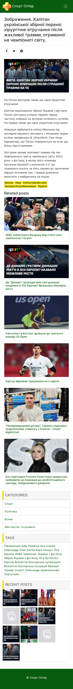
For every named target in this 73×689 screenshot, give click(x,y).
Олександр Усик (15, 550)
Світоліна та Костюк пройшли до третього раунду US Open (34, 335)
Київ (24, 546)
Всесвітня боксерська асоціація (25, 566)
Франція (53, 566)
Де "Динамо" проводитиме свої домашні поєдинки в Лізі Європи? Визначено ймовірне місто (36, 285)
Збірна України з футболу (21, 558)
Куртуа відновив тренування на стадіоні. (33, 381)
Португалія (11, 574)
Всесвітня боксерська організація (37, 562)
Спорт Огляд (22, 6)
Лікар (18, 182)
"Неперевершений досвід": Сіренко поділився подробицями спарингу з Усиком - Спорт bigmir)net (36, 429)
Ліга (41, 558)
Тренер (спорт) (14, 570)
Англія (31, 550)
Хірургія (42, 186)
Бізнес (9, 519)
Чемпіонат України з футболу (42, 554)
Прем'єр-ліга (36, 546)
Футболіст (52, 558)
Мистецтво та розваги (20, 527)
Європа (9, 562)
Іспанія (50, 546)
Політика (11, 511)
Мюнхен (9, 182)
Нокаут (48, 550)
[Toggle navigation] (65, 6)
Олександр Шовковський (42, 570)
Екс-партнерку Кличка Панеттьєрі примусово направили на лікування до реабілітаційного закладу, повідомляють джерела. (36, 480)
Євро (39, 550)
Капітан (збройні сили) (34, 182)
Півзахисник (12, 546)
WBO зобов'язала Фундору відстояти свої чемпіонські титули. (33, 236)
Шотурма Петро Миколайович (20, 186)
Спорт (9, 503)
